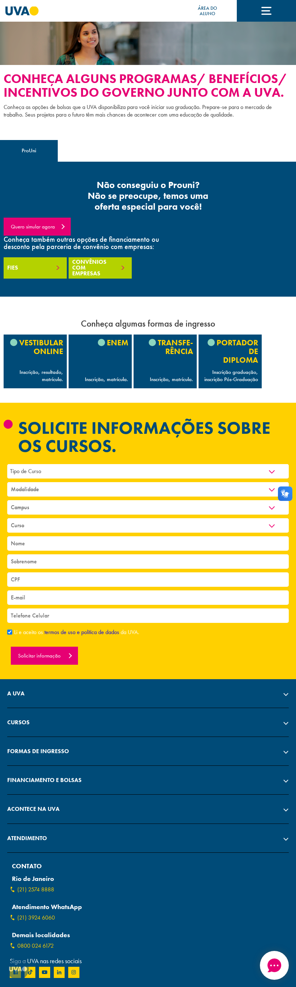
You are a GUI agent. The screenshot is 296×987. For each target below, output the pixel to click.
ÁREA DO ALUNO (207, 11)
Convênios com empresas (89, 267)
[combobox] (148, 471)
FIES (12, 267)
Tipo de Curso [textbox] (25, 471)
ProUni (29, 150)
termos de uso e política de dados (82, 632)
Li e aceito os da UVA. (76, 632)
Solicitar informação (40, 655)
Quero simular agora (33, 226)
